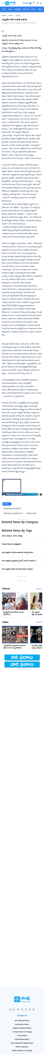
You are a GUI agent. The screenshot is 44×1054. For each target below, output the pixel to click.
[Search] (30, 3)
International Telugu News (22, 1043)
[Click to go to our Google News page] (33, 1009)
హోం (4, 9)
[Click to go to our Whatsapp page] (14, 1009)
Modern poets (31, 513)
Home (4, 16)
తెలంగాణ (26, 9)
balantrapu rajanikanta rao (13, 513)
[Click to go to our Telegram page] (29, 1009)
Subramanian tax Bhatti (12, 509)
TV (37, 3)
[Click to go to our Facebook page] (10, 1009)
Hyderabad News (22, 1039)
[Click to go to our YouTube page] (25, 1009)
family (18, 16)
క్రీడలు (40, 9)
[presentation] (5, 601)
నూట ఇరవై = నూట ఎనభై (20, 536)
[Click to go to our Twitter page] (18, 1009)
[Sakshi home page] (22, 999)
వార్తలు (10, 9)
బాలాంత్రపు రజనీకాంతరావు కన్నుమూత (21, 552)
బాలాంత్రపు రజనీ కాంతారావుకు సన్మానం (21, 569)
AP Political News (22, 1021)
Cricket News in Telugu (22, 1032)
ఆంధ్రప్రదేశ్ (18, 9)
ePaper (26, 3)
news (11, 16)
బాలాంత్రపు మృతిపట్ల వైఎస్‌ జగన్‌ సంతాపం (21, 561)
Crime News (22, 1036)
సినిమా (33, 9)
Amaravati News (22, 1024)
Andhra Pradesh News (22, 1028)
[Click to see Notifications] (40, 3)
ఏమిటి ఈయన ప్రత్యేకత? (22, 544)
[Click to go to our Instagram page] (22, 1009)
